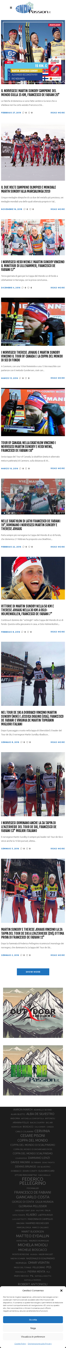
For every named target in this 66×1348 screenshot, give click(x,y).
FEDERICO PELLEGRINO (32, 1181)
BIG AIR (49, 1122)
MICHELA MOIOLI (33, 1245)
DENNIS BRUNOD (25, 1166)
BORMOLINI (17, 1127)
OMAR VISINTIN (38, 1262)
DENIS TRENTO (48, 1162)
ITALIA (47, 1210)
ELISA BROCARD (46, 1170)
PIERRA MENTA (36, 1271)
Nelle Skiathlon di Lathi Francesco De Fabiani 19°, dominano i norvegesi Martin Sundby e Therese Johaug (30, 525)
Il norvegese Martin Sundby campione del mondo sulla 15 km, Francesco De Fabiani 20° (30, 93)
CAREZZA (50, 1127)
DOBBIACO (16, 1171)
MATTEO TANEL (22, 1241)
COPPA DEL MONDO (32, 1140)
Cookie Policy (20, 1343)
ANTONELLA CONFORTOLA (32, 1118)
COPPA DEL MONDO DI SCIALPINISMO (32, 1144)
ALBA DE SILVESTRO (40, 1114)
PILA (48, 1272)
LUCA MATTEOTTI (19, 1219)
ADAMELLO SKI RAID (43, 1110)
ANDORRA (15, 1118)
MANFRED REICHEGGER (37, 1223)
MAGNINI (20, 1223)
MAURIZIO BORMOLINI (39, 1241)
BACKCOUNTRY (37, 1122)
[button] (61, 1290)
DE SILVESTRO (43, 1166)
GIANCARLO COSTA (32, 1197)
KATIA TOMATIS (19, 1215)
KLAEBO (31, 1214)
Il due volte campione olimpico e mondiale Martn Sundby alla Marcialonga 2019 (28, 189)
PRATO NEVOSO (21, 1276)
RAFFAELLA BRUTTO (43, 1276)
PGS (48, 1267)
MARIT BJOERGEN (32, 1231)
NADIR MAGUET (46, 1254)
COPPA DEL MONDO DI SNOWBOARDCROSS (32, 1149)
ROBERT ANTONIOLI (32, 1284)
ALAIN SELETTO (18, 1114)
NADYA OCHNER (18, 1258)
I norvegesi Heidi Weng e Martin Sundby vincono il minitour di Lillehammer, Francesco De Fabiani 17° (32, 266)
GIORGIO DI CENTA (23, 1201)
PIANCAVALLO (20, 1272)
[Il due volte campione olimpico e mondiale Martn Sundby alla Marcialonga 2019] (33, 151)
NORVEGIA (21, 1263)
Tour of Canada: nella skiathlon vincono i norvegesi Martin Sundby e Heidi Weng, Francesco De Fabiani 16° (28, 447)
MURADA (33, 1254)
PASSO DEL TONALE (22, 1267)
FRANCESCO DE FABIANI (32, 1192)
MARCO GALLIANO (40, 1227)
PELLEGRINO (39, 1267)
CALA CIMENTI (40, 1127)
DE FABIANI (36, 1162)
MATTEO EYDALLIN (32, 1236)
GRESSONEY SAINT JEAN (25, 1210)
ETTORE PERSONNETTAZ (26, 1175)
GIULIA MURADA (44, 1201)
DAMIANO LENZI (39, 1157)
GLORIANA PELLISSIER (33, 1206)
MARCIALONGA (24, 1227)
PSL (32, 1275)
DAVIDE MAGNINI (20, 1162)
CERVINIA (42, 1131)
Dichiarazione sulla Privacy (40, 1343)
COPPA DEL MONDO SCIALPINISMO (33, 1153)
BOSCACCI (28, 1126)
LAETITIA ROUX (45, 1214)
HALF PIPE (40, 1210)
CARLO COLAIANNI (24, 1131)
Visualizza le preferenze (33, 1336)
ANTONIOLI (50, 1118)
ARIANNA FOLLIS (21, 1122)
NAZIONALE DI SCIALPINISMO (40, 1258)
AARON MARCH (23, 1109)
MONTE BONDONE (20, 1254)
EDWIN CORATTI (30, 1171)
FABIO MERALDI (44, 1175)
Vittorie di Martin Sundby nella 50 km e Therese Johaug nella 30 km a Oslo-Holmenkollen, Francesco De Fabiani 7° (27, 610)
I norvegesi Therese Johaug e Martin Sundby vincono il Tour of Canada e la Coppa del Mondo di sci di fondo (32, 356)
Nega (33, 1328)
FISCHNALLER (33, 1188)
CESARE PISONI (32, 1136)
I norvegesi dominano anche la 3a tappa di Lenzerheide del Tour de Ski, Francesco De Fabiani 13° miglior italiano (28, 827)
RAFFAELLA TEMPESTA (32, 1280)
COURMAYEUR (21, 1158)
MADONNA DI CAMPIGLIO (40, 1219)
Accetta (33, 1319)
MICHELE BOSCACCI (32, 1249)
